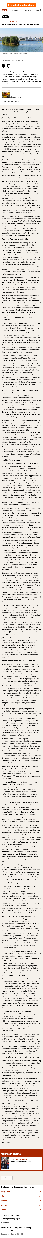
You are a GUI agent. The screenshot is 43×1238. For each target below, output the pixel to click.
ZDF (15, 1227)
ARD (10, 1227)
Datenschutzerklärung (10, 1215)
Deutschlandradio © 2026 (12, 1234)
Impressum (6, 1222)
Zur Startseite (6, 1178)
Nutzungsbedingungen (10, 1219)
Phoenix (22, 1227)
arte (28, 1227)
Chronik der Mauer (9, 1231)
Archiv (5, 17)
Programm (15, 10)
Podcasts (27, 10)
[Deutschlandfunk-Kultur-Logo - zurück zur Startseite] (21, 4)
